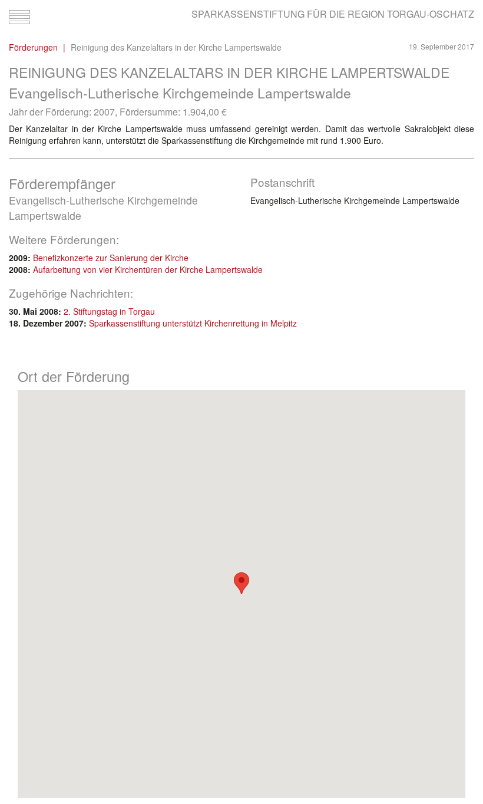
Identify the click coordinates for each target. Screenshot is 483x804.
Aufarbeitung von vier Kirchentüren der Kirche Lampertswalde (148, 269)
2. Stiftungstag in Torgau (109, 311)
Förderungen (33, 47)
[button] (241, 583)
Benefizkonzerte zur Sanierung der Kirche (110, 257)
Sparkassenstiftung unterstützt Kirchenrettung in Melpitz (193, 323)
